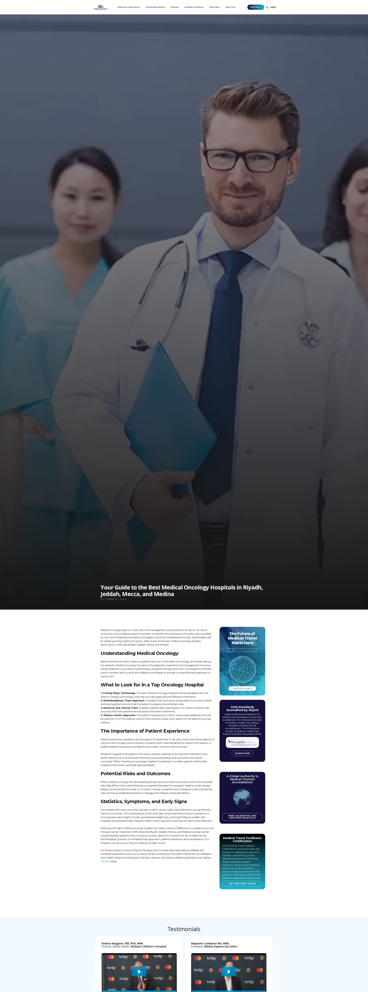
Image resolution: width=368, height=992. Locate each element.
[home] (100, 7)
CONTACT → (256, 7)
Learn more (242, 753)
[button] (129, 7)
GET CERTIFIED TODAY (242, 883)
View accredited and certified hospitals (242, 816)
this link (105, 861)
